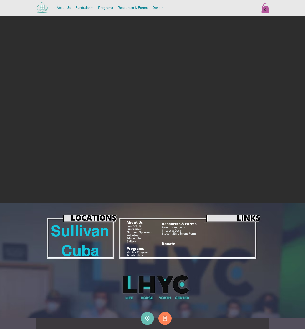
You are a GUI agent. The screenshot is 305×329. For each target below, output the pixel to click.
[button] (265, 8)
